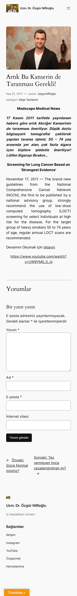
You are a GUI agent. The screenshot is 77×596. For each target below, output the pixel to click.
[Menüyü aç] (68, 8)
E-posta (14, 397)
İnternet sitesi (17, 416)
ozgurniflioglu (47, 93)
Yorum (13, 330)
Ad (10, 377)
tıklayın (49, 247)
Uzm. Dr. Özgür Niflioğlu (37, 8)
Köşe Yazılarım (28, 99)
